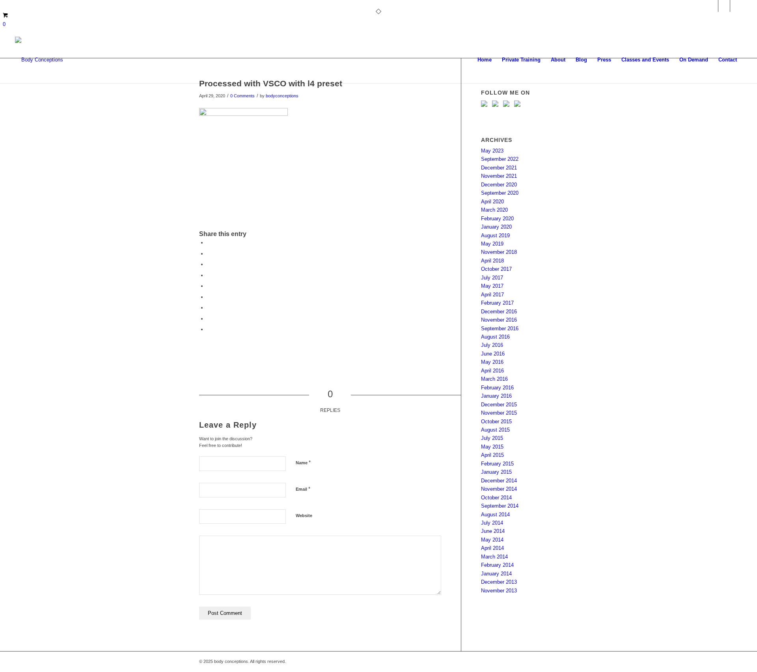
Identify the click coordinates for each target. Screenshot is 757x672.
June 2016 (493, 354)
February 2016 (497, 388)
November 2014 (499, 489)
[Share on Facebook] (209, 243)
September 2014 (499, 506)
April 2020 (492, 202)
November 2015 (499, 413)
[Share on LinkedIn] (209, 286)
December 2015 (499, 405)
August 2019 (495, 235)
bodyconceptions (282, 95)
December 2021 (499, 168)
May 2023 (492, 151)
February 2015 (497, 464)
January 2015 (496, 472)
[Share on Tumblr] (209, 297)
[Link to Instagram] (712, 6)
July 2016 (492, 345)
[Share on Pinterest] (209, 275)
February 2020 (497, 219)
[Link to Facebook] (736, 6)
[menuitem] (484, 60)
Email (303, 489)
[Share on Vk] (209, 308)
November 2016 (499, 320)
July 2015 (492, 438)
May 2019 (492, 244)
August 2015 (495, 430)
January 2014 (496, 574)
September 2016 (499, 328)
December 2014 (499, 481)
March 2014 (494, 557)
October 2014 (496, 498)
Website (304, 515)
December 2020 (499, 185)
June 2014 (493, 531)
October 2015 (496, 421)
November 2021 (499, 176)
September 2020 (499, 193)
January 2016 (496, 396)
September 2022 (499, 159)
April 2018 (492, 261)
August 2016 (495, 337)
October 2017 (496, 269)
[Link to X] (724, 6)
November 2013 (499, 591)
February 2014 (497, 565)
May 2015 (492, 447)
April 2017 (492, 295)
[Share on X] (209, 254)
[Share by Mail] (209, 329)
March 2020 (494, 210)
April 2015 (492, 455)
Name (303, 462)
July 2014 (492, 523)
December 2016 (499, 312)
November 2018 (499, 252)
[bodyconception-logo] (39, 60)
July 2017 (492, 278)
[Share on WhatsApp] (209, 264)
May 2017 (492, 286)
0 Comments (242, 95)
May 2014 (492, 540)
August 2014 (495, 514)
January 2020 (496, 227)
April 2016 (492, 371)
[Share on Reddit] (209, 319)
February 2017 (497, 303)
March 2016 (494, 379)
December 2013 (499, 582)
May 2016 (492, 362)
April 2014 (492, 548)
